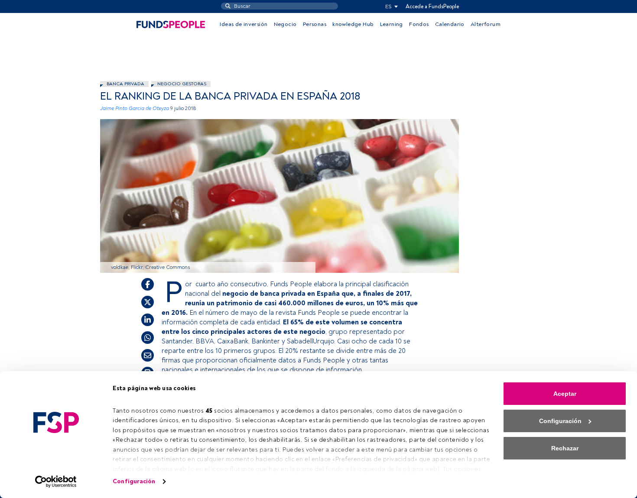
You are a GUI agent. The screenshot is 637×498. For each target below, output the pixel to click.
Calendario (450, 24)
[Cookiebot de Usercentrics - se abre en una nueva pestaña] (56, 481)
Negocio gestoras (181, 84)
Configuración (134, 481)
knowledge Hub (353, 24)
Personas (314, 24)
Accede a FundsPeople (432, 6)
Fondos (419, 24)
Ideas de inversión (243, 24)
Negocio (285, 24)
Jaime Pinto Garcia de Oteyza (134, 108)
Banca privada (125, 84)
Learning (391, 24)
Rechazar (564, 448)
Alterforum (485, 24)
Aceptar (564, 393)
